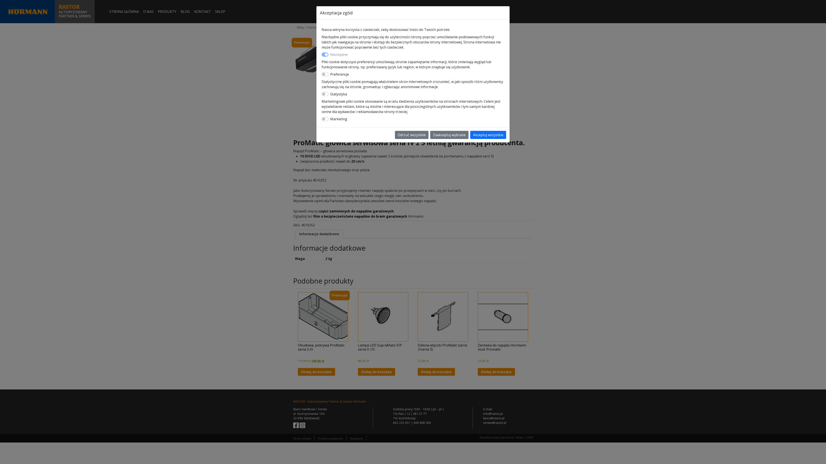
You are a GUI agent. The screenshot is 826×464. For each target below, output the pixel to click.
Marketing (338, 119)
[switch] (325, 74)
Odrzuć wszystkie (412, 135)
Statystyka (338, 94)
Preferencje (339, 74)
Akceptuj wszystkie (488, 135)
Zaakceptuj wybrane (449, 135)
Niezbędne (339, 54)
